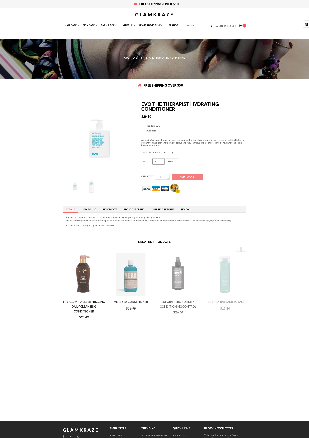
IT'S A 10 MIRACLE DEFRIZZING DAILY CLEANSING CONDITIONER (84, 306)
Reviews (185, 209)
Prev (238, 249)
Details (70, 209)
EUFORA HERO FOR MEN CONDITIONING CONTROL (178, 304)
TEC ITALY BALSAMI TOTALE (225, 301)
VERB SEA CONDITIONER (131, 301)
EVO (157, 125)
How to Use (89, 209)
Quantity (147, 176)
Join (234, 25)
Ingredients (110, 209)
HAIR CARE (116, 435)
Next (243, 249)
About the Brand (134, 209)
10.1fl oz (158, 161)
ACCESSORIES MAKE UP (154, 435)
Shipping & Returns (162, 209)
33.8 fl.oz (172, 161)
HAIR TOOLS (179, 435)
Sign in (222, 25)
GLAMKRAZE (154, 14)
